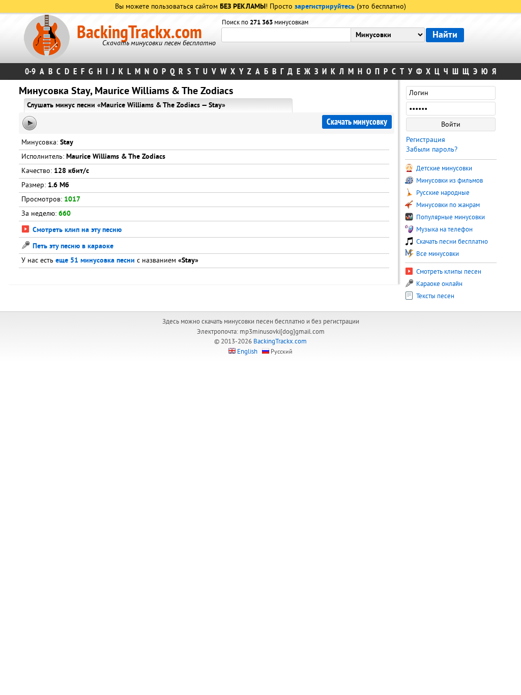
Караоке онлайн (438, 283)
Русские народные (442, 192)
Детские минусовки (443, 168)
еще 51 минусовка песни (95, 260)
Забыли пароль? (431, 149)
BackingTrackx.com (139, 32)
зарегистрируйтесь (325, 7)
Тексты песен (434, 296)
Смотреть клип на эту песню (76, 230)
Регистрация (425, 139)
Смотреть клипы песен (448, 271)
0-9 (30, 71)
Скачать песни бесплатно (451, 241)
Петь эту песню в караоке (72, 246)
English (247, 351)
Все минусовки (437, 253)
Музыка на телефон (444, 229)
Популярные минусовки (450, 217)
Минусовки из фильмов (449, 180)
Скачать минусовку (357, 122)
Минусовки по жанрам (447, 205)
